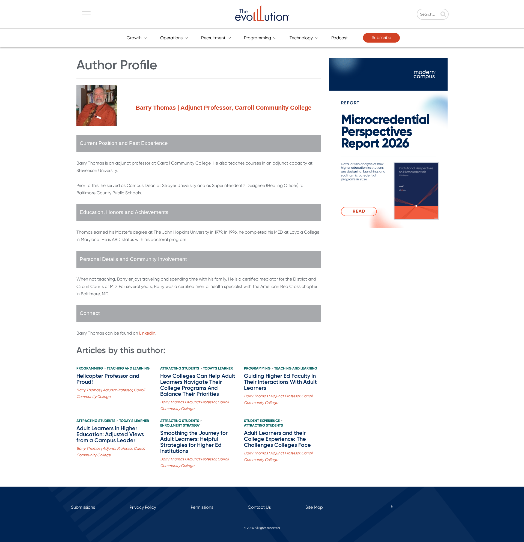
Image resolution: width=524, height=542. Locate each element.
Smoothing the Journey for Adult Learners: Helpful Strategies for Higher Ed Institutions (194, 442)
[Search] (443, 15)
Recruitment (213, 37)
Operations (171, 37)
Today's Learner (218, 368)
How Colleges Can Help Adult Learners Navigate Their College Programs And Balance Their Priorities (197, 385)
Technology (301, 37)
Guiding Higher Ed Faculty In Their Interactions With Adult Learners (280, 382)
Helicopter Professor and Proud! (107, 379)
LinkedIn (147, 333)
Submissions (83, 507)
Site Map (314, 507)
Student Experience (262, 421)
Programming (257, 37)
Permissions (202, 507)
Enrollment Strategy (180, 425)
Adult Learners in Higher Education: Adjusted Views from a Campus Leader (110, 434)
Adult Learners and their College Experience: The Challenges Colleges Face (277, 439)
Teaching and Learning (128, 368)
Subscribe (381, 37)
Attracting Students (179, 368)
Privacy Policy (143, 507)
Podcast (339, 37)
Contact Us (259, 507)
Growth (134, 37)
